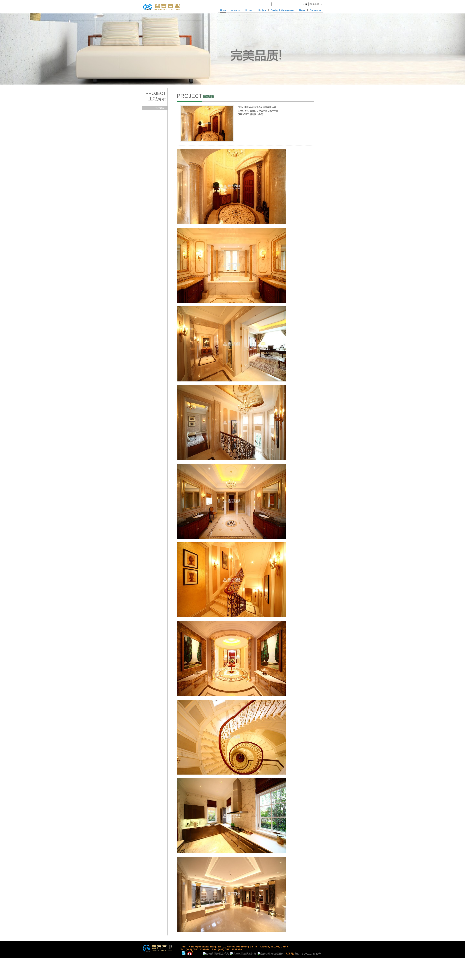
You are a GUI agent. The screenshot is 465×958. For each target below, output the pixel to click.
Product (249, 10)
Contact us (315, 10)
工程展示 (159, 108)
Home (223, 10)
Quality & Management (282, 10)
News (302, 10)
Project (262, 10)
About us (235, 10)
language (314, 4)
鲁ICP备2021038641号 (308, 953)
